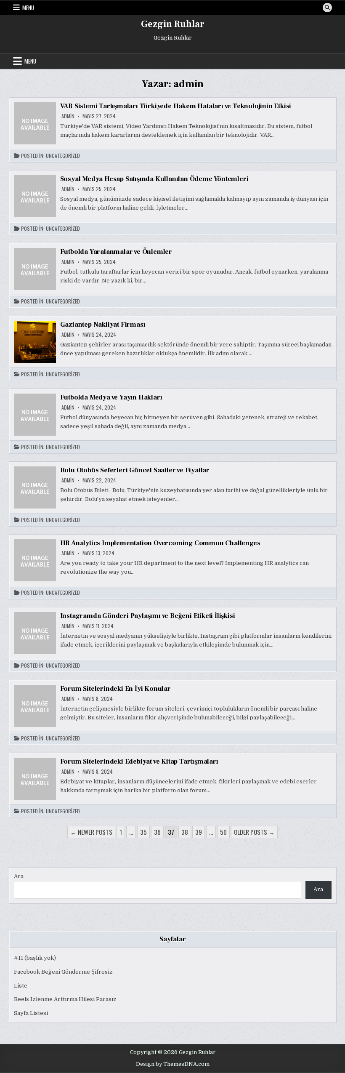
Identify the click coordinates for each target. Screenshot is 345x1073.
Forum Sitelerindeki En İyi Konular (115, 688)
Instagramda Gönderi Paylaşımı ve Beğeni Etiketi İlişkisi (147, 616)
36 (157, 831)
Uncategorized (63, 155)
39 (198, 831)
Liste (20, 985)
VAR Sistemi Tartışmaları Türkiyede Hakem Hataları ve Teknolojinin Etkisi (176, 106)
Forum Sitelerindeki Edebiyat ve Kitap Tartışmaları (139, 761)
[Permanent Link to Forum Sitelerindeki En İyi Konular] (35, 706)
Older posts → (254, 831)
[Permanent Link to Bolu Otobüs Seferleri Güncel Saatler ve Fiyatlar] (35, 487)
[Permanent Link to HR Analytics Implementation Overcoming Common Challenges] (35, 560)
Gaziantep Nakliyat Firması (103, 324)
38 (184, 831)
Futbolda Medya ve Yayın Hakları (111, 397)
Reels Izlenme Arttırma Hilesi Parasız (65, 999)
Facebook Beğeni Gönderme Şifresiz (63, 972)
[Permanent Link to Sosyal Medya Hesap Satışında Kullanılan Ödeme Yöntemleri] (35, 196)
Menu (28, 7)
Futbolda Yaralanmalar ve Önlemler (116, 252)
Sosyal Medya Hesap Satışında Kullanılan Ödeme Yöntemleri (154, 179)
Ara (19, 876)
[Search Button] (327, 7)
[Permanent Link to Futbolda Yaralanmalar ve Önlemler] (35, 269)
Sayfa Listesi (31, 1013)
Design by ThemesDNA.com (173, 1064)
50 (223, 831)
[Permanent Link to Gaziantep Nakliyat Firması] (35, 342)
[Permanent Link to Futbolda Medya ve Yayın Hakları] (35, 415)
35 (143, 831)
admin (67, 116)
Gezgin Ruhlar (172, 24)
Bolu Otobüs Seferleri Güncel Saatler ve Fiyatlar (135, 470)
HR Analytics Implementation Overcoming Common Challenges (160, 543)
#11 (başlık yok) (35, 958)
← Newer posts (91, 831)
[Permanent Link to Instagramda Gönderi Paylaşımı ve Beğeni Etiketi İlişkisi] (35, 633)
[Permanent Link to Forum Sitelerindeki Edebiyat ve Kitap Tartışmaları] (35, 779)
